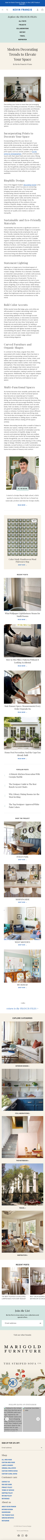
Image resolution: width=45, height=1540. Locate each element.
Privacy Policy (7, 1487)
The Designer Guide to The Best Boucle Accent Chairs (22, 785)
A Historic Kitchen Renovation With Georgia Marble (24, 775)
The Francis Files (8, 1515)
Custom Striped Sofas (10, 1471)
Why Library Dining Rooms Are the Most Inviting (24, 795)
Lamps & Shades (7, 1465)
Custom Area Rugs (8, 1462)
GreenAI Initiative (8, 1518)
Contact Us (6, 1482)
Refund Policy (7, 1496)
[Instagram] (22, 1535)
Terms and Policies (22, 1531)
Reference (6, 1499)
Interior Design (7, 1509)
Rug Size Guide (7, 1484)
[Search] (7, 9)
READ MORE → (22, 505)
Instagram (5, 1521)
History (22, 32)
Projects (22, 25)
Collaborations (22, 28)
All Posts (22, 21)
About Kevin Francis (9, 1507)
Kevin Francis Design (25, 1526)
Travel (22, 36)
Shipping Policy (7, 1493)
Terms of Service (8, 1490)
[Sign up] (40, 1323)
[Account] (37, 9)
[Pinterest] (26, 1535)
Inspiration (22, 40)
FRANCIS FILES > (22, 1008)
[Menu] (2, 9)
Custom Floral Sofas (9, 1474)
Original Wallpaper (9, 1468)
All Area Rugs (7, 1460)
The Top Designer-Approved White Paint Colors (24, 805)
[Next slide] (40, 1284)
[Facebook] (18, 1535)
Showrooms (6, 1512)
